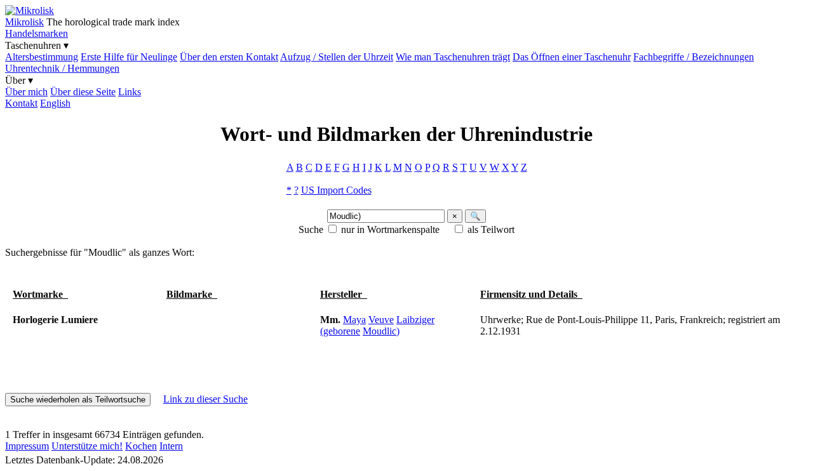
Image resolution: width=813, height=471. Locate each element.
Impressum (27, 446)
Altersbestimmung (41, 56)
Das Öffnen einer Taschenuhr (572, 56)
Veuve (381, 319)
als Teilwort (490, 229)
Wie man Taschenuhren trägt (453, 56)
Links (129, 91)
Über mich (26, 91)
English (55, 103)
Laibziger (415, 319)
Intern (171, 446)
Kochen (141, 446)
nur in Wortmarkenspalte (390, 229)
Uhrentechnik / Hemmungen (62, 68)
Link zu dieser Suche (205, 399)
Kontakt (21, 103)
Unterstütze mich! (87, 446)
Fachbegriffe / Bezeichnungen (693, 56)
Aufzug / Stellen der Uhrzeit (336, 56)
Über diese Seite (83, 91)
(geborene (340, 331)
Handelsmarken (36, 33)
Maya (354, 319)
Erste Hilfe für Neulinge (129, 56)
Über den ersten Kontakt (229, 56)
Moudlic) (381, 331)
